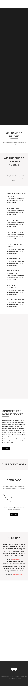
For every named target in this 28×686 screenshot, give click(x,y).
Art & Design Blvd (4, 474)
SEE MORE (14, 514)
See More (6, 448)
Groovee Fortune (16, 678)
